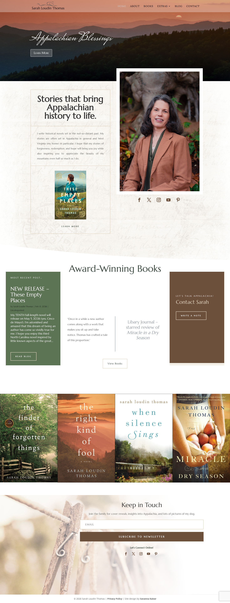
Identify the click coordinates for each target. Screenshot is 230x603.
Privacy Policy (114, 598)
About (135, 6)
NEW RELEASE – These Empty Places (29, 294)
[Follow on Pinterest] (178, 200)
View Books (115, 363)
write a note (191, 315)
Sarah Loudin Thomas (23, 306)
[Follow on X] (149, 200)
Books (148, 6)
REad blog (23, 356)
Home (122, 6)
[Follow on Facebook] (139, 200)
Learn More (41, 53)
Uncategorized (17, 310)
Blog (178, 6)
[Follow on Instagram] (159, 200)
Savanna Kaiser (148, 598)
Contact (192, 6)
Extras (162, 6)
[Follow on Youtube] (168, 200)
